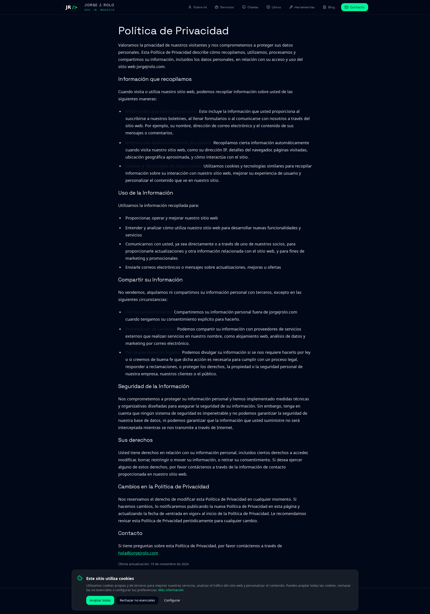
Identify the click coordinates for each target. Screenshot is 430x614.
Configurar (172, 600)
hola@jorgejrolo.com (138, 553)
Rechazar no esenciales (137, 600)
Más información (171, 590)
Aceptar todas (100, 600)
